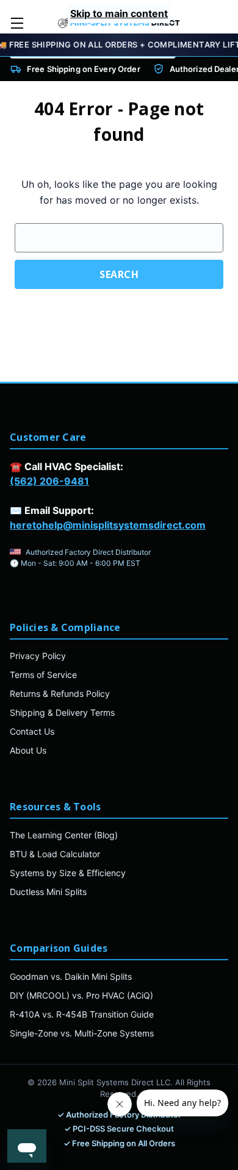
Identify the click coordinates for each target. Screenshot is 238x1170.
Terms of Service (43, 674)
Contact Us (32, 731)
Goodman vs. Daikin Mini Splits (71, 976)
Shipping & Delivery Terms (62, 712)
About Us (28, 750)
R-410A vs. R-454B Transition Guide (82, 1014)
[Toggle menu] (17, 23)
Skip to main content (119, 13)
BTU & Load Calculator (55, 854)
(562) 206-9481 (49, 481)
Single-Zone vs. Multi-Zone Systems (82, 1033)
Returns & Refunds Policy (60, 693)
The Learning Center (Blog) (64, 835)
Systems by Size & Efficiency (68, 873)
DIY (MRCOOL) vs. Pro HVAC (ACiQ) (81, 995)
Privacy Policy (38, 656)
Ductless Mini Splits (48, 891)
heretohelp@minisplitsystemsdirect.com (108, 525)
